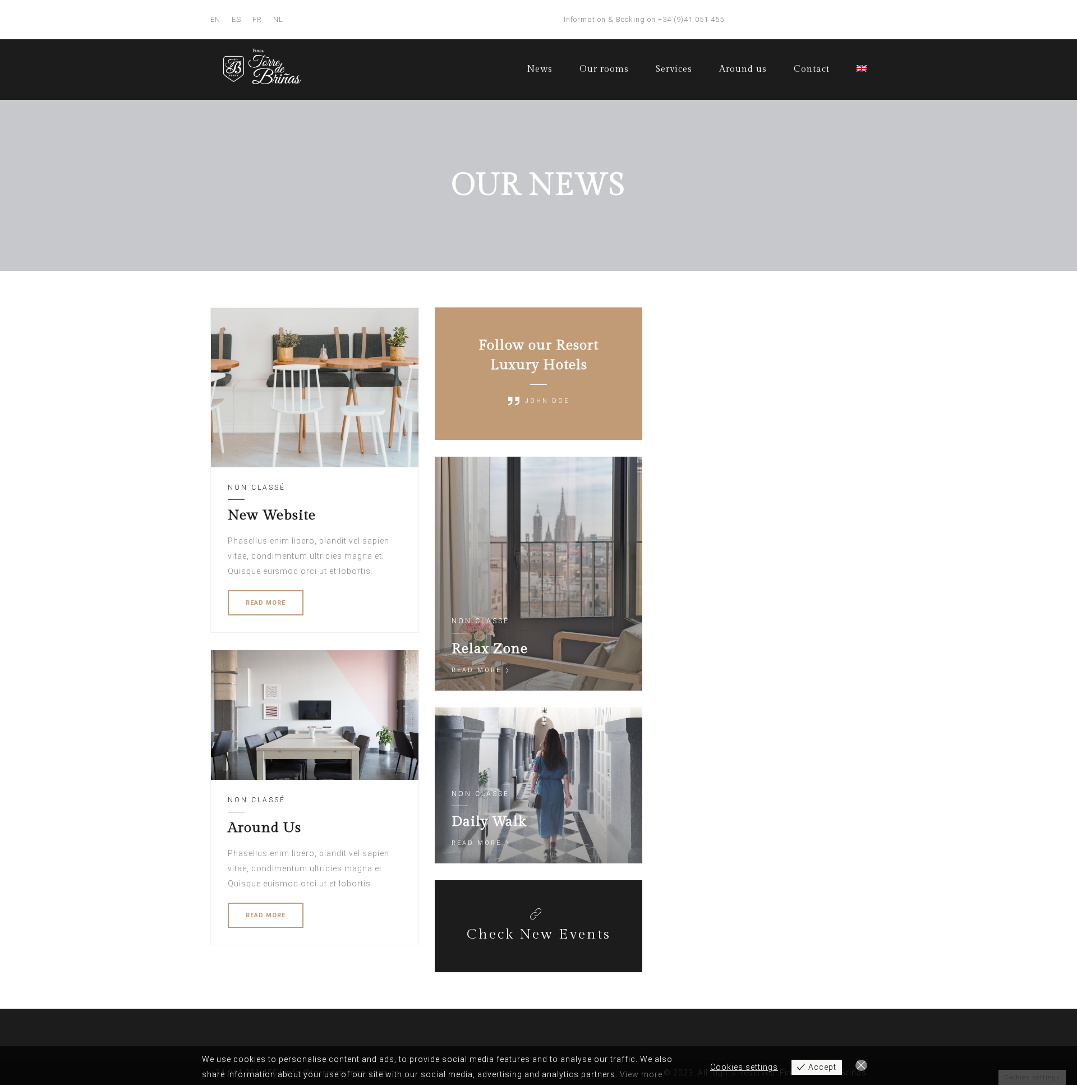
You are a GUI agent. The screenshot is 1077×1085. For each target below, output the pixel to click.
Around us (743, 69)
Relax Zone (490, 649)
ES (236, 19)
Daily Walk (489, 821)
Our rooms (604, 69)
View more (641, 1074)
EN (215, 19)
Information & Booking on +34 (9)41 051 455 (644, 19)
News (540, 69)
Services (674, 69)
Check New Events (539, 934)
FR (257, 19)
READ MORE (266, 602)
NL (278, 19)
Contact (812, 69)
